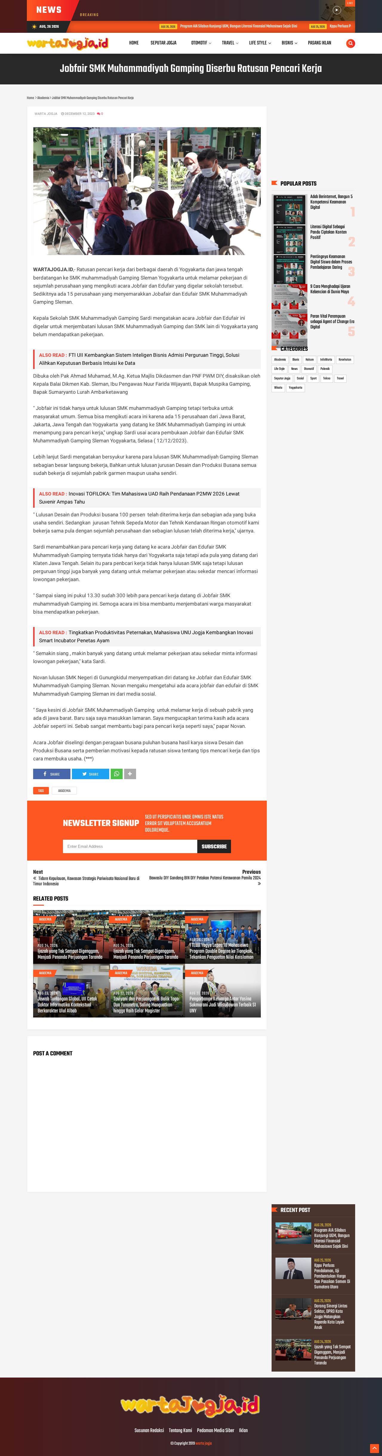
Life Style (279, 369)
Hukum (310, 359)
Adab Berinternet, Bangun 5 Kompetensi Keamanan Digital (331, 202)
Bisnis (295, 359)
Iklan (243, 1431)
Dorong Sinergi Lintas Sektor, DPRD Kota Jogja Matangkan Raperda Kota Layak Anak (330, 1317)
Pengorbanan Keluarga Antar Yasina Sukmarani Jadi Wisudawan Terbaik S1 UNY (223, 1005)
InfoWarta (326, 359)
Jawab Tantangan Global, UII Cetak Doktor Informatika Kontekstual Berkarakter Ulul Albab (67, 1005)
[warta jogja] (191, 1418)
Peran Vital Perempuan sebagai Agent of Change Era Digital (332, 322)
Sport (313, 378)
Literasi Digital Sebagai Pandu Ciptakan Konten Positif (328, 232)
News (294, 369)
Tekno (326, 378)
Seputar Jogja (282, 378)
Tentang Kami (180, 1431)
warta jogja (203, 1443)
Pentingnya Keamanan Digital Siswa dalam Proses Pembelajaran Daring (331, 262)
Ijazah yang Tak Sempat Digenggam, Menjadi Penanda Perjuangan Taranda (70, 955)
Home (134, 43)
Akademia (64, 791)
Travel (340, 378)
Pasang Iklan (319, 43)
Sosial (300, 378)
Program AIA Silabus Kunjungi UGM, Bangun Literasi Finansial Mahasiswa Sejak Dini (197, 26)
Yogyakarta (295, 387)
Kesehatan (345, 359)
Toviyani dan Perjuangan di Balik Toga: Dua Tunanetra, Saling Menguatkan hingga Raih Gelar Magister (146, 1005)
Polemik (325, 369)
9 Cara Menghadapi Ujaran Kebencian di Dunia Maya (330, 289)
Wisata (278, 387)
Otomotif (309, 369)
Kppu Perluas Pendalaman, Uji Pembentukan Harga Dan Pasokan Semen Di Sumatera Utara (332, 1276)
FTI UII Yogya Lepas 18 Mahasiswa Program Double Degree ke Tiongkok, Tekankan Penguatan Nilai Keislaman (221, 952)
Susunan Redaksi (149, 1431)
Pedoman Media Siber (215, 1431)
